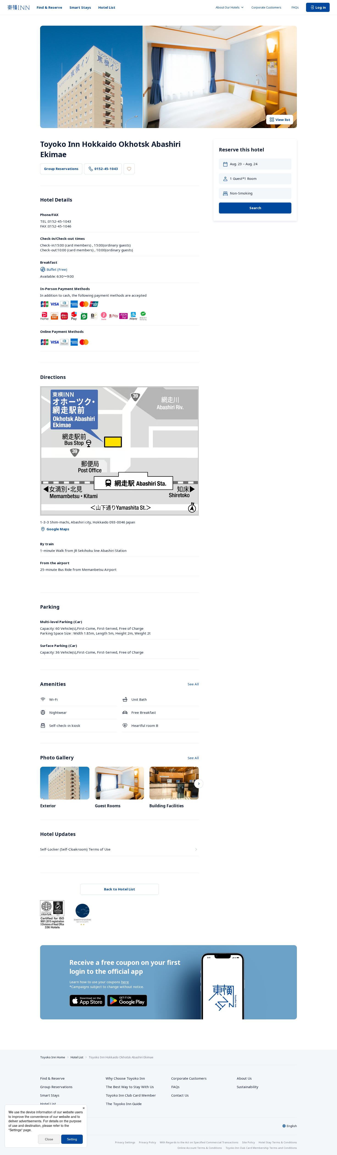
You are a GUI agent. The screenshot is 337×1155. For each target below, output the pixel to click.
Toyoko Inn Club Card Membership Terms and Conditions (261, 1148)
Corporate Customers (267, 7)
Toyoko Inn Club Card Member (131, 1095)
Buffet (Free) (57, 269)
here (125, 982)
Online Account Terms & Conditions (199, 1148)
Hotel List (106, 7)
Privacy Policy (147, 1142)
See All (193, 684)
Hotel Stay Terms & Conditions (278, 1142)
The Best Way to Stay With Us (130, 1086)
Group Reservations (61, 168)
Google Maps (58, 529)
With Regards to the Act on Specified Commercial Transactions (199, 1142)
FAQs (295, 7)
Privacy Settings (125, 1142)
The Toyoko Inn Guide (124, 1103)
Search (255, 208)
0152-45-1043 (106, 168)
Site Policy (248, 1142)
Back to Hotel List (119, 889)
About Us (244, 1078)
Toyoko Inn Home (52, 1057)
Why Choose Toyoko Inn (125, 1078)
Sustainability (247, 1086)
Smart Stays (80, 7)
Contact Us (180, 1095)
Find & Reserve (49, 7)
